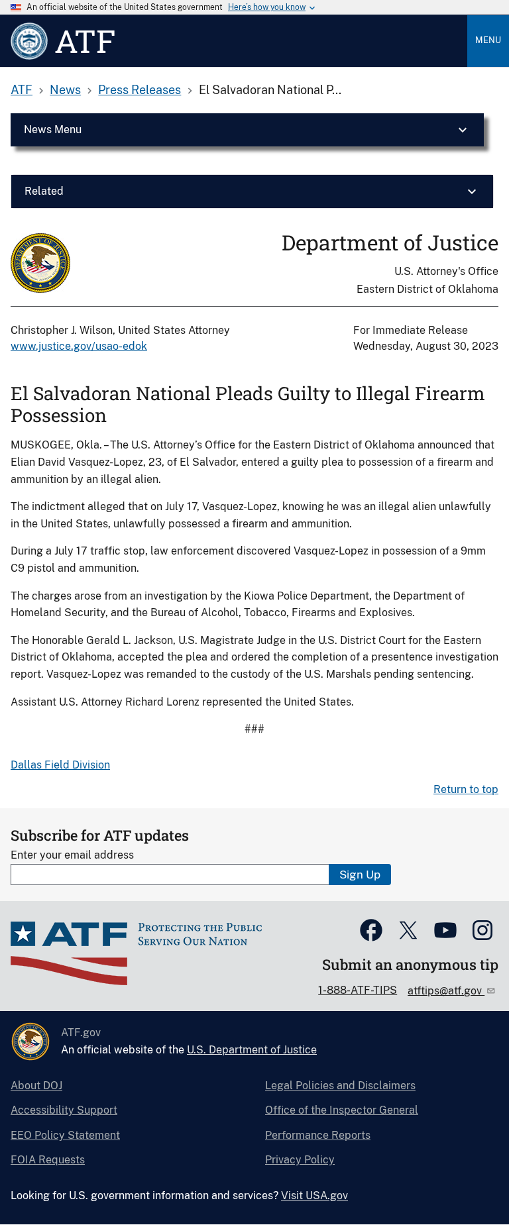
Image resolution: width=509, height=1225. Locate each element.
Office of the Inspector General (341, 1110)
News (65, 90)
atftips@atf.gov (446, 991)
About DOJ (36, 1085)
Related (44, 191)
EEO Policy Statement (65, 1135)
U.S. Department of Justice (252, 1049)
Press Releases (139, 90)
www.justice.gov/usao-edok (79, 346)
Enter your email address (72, 855)
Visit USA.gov (314, 1195)
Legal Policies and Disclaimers (340, 1085)
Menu (488, 40)
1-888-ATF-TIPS (357, 990)
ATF (21, 90)
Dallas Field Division (60, 765)
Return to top (465, 789)
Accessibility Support (64, 1110)
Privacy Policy (300, 1159)
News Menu (53, 129)
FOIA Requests (48, 1159)
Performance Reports (317, 1135)
